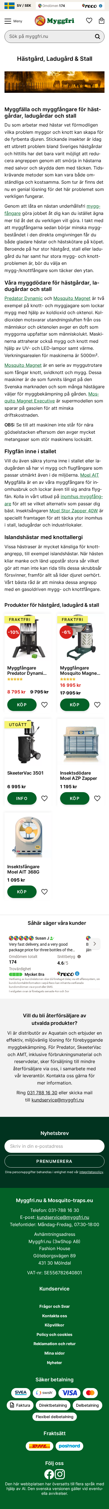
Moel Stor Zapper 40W (73, 510)
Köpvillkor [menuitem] (54, 1325)
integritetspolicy (91, 1172)
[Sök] (98, 36)
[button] (12, 21)
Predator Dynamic (23, 298)
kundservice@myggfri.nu (58, 1100)
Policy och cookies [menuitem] (54, 1334)
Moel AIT (89, 475)
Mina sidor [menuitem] (54, 1353)
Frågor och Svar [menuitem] (54, 1306)
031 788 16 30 (42, 1092)
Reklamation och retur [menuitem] (55, 1343)
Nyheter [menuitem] (54, 1362)
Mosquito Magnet (72, 298)
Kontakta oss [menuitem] (54, 1315)
